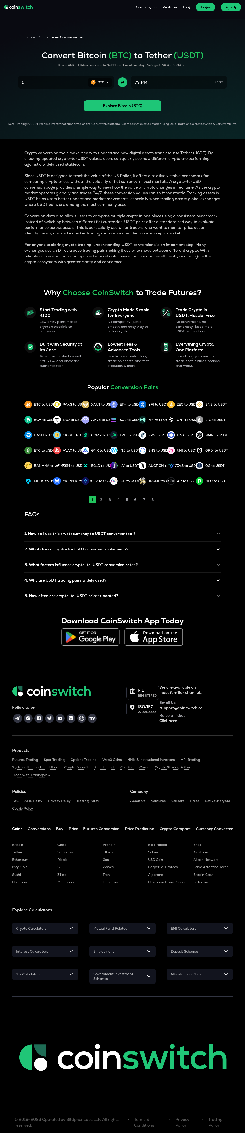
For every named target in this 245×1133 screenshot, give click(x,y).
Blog (186, 7)
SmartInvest (104, 767)
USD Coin (155, 859)
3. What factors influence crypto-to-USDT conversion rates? (81, 564)
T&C (15, 801)
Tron (106, 874)
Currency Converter (214, 828)
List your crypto (217, 801)
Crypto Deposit (76, 767)
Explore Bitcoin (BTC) (122, 105)
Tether (17, 852)
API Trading (190, 759)
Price (73, 828)
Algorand (155, 874)
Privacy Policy (59, 801)
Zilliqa (62, 874)
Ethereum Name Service (168, 882)
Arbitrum (200, 852)
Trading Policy (87, 801)
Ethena (109, 852)
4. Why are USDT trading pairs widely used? (65, 580)
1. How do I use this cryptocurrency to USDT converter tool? (80, 533)
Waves (108, 867)
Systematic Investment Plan (35, 767)
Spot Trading (54, 759)
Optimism (110, 882)
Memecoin (65, 882)
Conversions (39, 828)
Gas (106, 859)
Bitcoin (17, 845)
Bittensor (200, 882)
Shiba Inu (65, 852)
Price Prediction (139, 828)
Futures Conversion (101, 828)
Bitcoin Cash (203, 874)
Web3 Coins (112, 759)
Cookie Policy (22, 808)
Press (194, 801)
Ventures (170, 7)
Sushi (16, 874)
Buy (59, 828)
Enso (197, 845)
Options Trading (84, 759)
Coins (17, 828)
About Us (137, 801)
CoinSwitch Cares (134, 767)
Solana (153, 852)
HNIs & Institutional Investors (151, 759)
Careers (177, 801)
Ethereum (20, 859)
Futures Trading (25, 759)
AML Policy (33, 801)
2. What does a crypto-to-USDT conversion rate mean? (76, 549)
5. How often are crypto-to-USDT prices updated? (71, 595)
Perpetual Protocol (163, 867)
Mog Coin (20, 867)
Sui (59, 867)
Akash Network (205, 859)
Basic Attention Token (211, 867)
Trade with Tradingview (31, 775)
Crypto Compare (175, 828)
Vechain (109, 845)
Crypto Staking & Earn (173, 767)
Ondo (61, 845)
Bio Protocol (157, 845)
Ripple (62, 859)
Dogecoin (19, 882)
